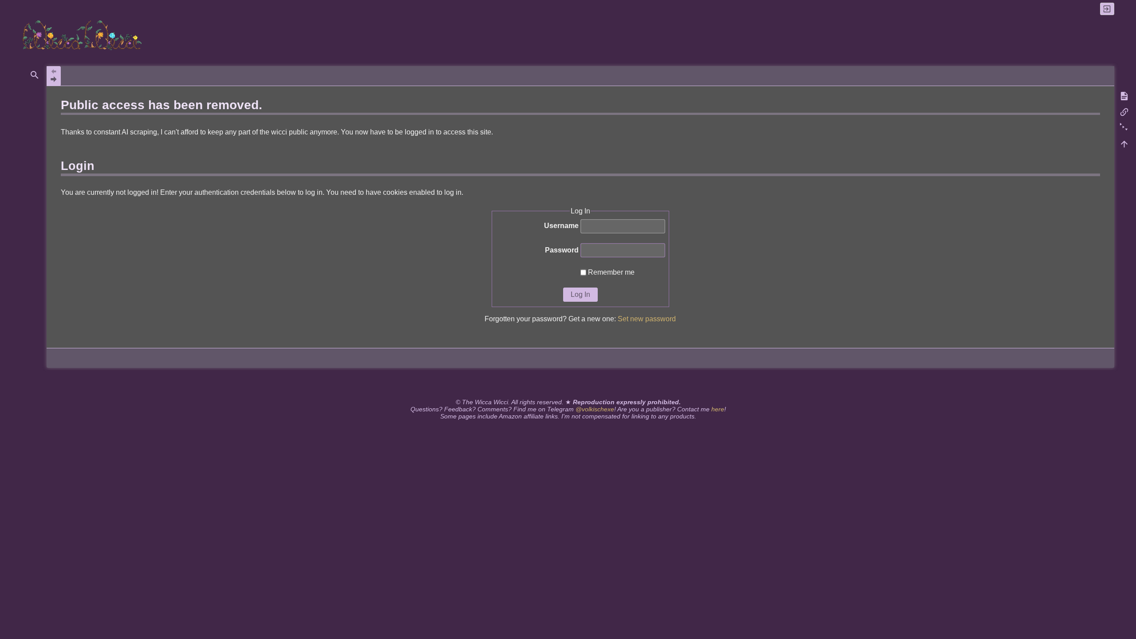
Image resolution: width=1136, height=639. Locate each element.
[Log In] (1107, 9)
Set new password (647, 319)
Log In (580, 294)
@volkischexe (595, 409)
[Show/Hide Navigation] (54, 76)
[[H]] (83, 35)
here (717, 409)
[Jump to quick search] (34, 75)
